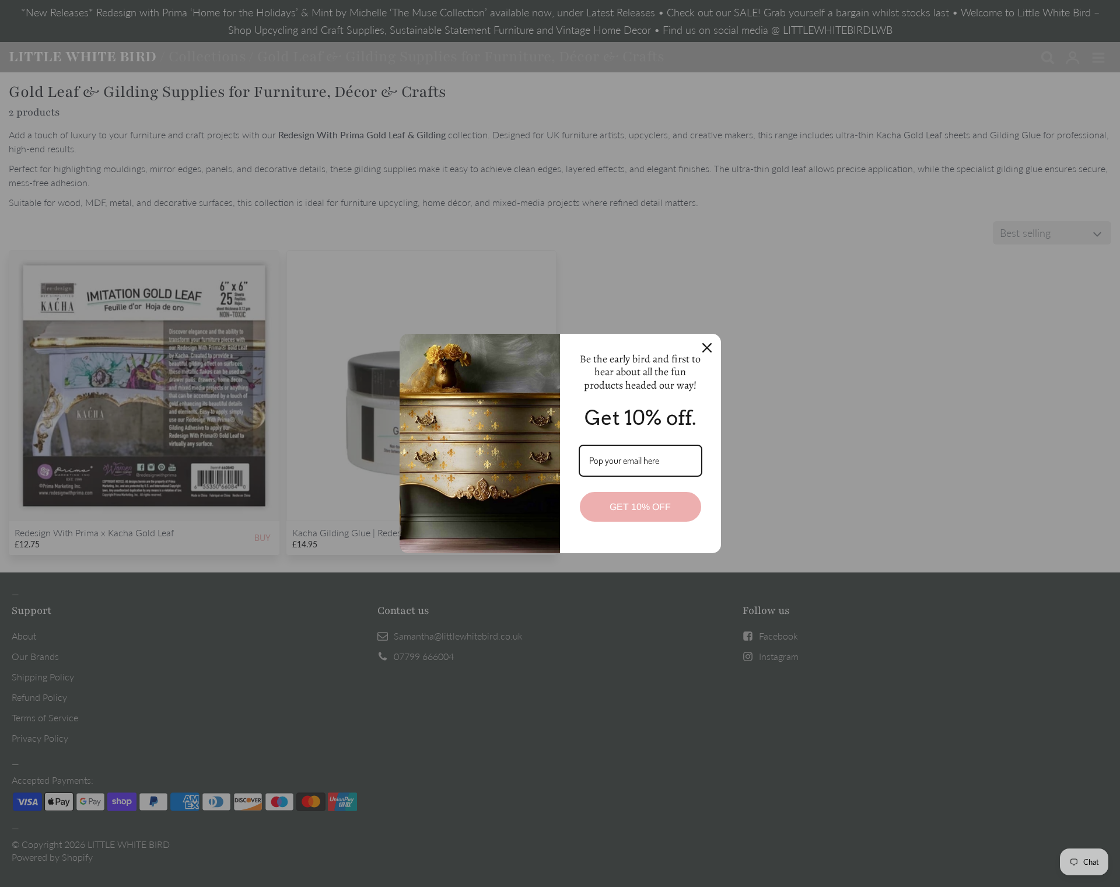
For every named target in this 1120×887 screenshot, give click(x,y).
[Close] (707, 348)
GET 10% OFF (640, 507)
